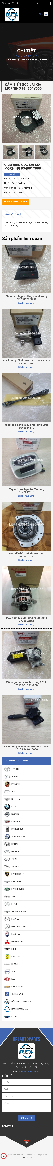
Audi (13, 791)
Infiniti (15, 859)
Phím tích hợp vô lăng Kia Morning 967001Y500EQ (27, 298)
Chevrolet (17, 986)
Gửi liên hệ (26, 1118)
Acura (14, 776)
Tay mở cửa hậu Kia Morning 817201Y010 (26, 491)
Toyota (15, 769)
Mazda (15, 919)
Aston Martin (18, 911)
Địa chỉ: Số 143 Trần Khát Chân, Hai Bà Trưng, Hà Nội (26, 1063)
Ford (14, 1016)
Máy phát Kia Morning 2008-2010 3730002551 (26, 619)
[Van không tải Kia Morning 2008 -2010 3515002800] (26, 333)
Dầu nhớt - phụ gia (21, 1001)
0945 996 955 (31, 1067)
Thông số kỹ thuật (13, 214)
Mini (13, 949)
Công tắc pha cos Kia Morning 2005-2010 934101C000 (26, 748)
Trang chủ (20, 56)
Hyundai (15, 851)
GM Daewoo (17, 994)
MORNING (32, 56)
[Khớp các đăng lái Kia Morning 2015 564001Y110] (26, 397)
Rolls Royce (18, 829)
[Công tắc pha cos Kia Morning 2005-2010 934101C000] (26, 719)
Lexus (14, 904)
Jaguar (15, 866)
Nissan (15, 814)
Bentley (15, 799)
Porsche (16, 784)
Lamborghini (18, 874)
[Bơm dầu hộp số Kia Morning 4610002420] (26, 526)
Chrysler (16, 881)
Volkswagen (18, 836)
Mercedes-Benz (19, 926)
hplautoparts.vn (26, 1157)
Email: (26, 1071)
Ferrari (15, 956)
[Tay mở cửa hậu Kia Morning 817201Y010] (26, 462)
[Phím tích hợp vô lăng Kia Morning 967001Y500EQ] (26, 269)
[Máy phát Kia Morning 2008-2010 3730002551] (26, 590)
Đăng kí (15, 3)
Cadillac (16, 821)
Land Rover (17, 889)
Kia (13, 979)
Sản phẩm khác (19, 1009)
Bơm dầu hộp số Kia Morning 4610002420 (26, 555)
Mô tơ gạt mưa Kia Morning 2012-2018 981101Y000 (26, 684)
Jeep (13, 896)
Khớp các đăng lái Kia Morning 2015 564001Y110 (26, 426)
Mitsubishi (17, 941)
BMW (13, 806)
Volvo (14, 971)
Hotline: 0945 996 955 (15, 201)
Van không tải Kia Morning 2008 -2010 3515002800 (26, 362)
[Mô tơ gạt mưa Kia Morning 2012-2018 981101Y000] (26, 655)
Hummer (15, 964)
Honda (14, 844)
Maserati (16, 934)
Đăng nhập (6, 3)
